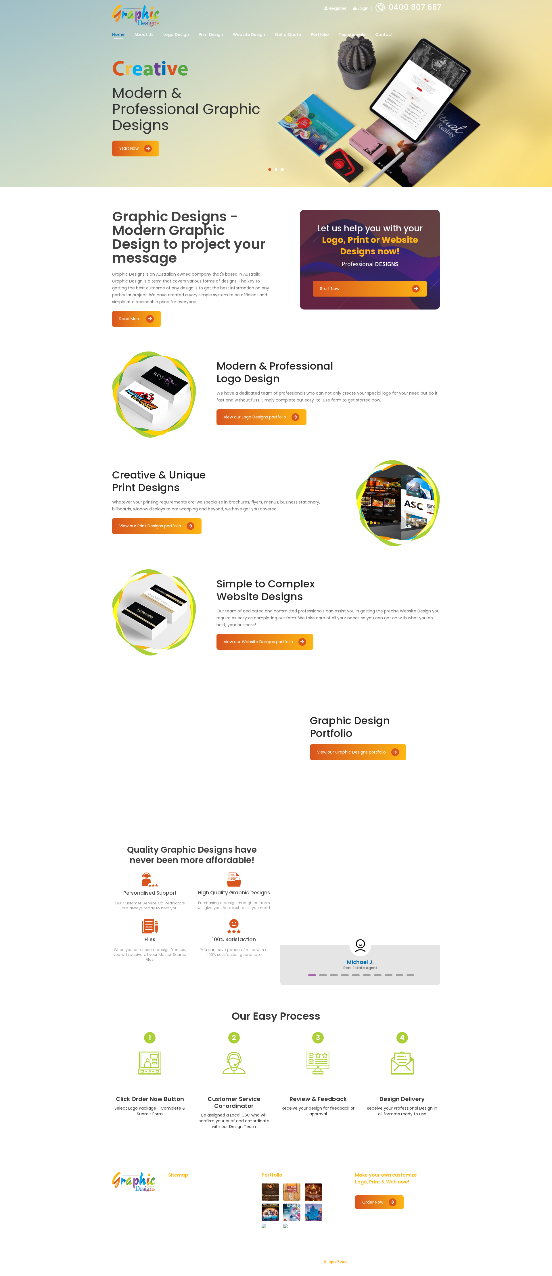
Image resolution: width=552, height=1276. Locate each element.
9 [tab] (399, 975)
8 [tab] (388, 975)
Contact (384, 34)
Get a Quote (288, 34)
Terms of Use (227, 1185)
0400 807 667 (414, 7)
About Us (144, 34)
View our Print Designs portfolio (150, 526)
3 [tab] (282, 169)
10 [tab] (410, 975)
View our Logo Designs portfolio (255, 417)
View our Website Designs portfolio (259, 642)
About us (180, 1194)
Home (118, 34)
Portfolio (320, 34)
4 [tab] (345, 975)
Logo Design (176, 34)
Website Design (249, 34)
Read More (130, 319)
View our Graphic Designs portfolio (352, 752)
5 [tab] (356, 975)
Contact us (225, 1221)
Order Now (373, 1202)
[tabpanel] (276, 93)
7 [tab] (378, 975)
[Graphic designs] (136, 15)
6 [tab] (367, 975)
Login (362, 8)
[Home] (133, 1182)
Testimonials (352, 34)
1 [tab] (270, 169)
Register (336, 8)
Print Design (211, 34)
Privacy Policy (185, 1221)
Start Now (129, 148)
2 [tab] (276, 169)
